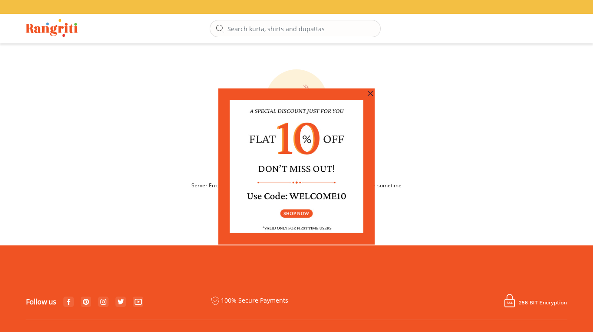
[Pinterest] (86, 302)
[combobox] (295, 28)
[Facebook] (68, 302)
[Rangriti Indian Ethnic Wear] (52, 29)
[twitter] (121, 302)
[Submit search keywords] (220, 29)
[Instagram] (103, 302)
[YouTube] (138, 302)
